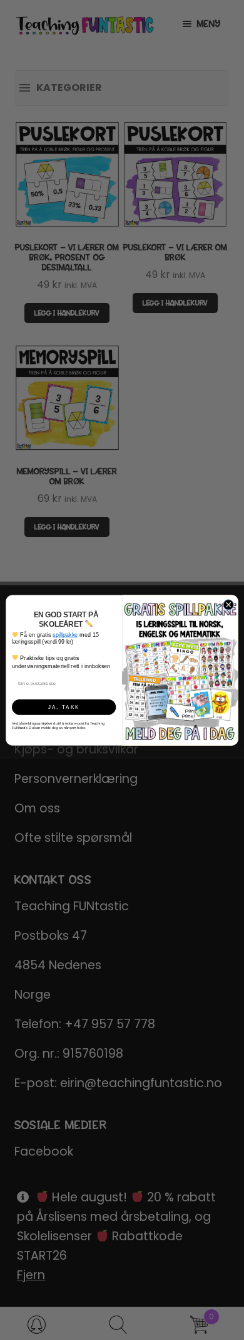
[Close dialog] (228, 604)
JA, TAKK (64, 707)
